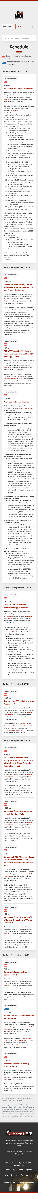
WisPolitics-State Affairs (12, 730)
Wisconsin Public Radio (20, 726)
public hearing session (11, 379)
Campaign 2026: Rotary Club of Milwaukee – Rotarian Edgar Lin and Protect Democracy (18, 287)
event (11, 632)
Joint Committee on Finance (16, 402)
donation (7, 99)
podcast (10, 616)
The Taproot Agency (24, 1170)
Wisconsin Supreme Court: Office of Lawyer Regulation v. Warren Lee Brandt (19, 920)
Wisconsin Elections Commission (19, 88)
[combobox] (19, 38)
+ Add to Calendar (11, 78)
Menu (10, 27)
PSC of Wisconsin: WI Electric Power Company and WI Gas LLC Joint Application (18, 354)
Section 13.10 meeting (25, 408)
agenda (15, 110)
